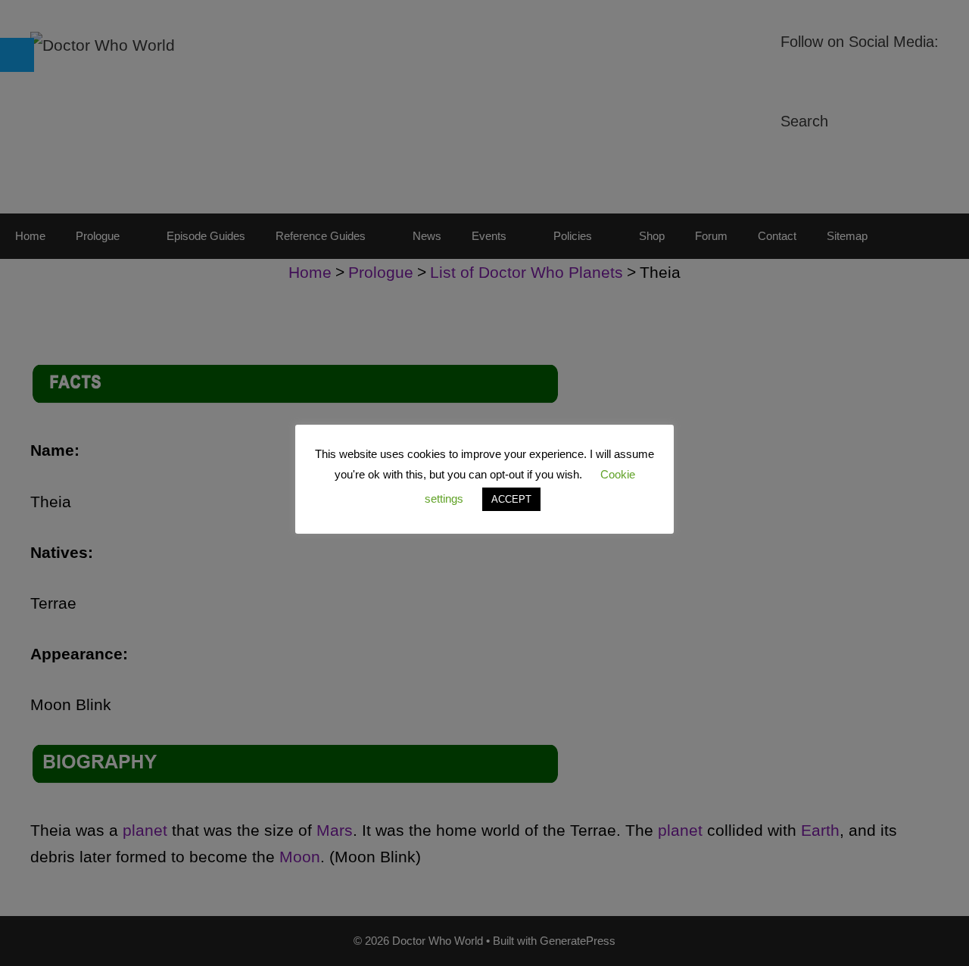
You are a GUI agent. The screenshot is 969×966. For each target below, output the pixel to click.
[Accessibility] (17, 55)
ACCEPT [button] (511, 499)
